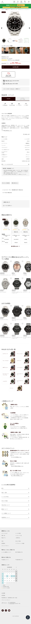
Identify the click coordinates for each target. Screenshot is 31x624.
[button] (4, 40)
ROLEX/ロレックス (5, 56)
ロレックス (15, 9)
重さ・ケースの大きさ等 (7, 164)
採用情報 (3, 595)
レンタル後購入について (6, 552)
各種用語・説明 (26, 134)
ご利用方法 (18, 537)
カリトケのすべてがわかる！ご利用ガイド (12, 89)
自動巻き (27, 143)
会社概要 (3, 593)
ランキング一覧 (19, 535)
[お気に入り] (18, 2)
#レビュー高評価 (5, 183)
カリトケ (3, 9)
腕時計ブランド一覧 (9, 9)
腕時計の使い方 (7, 202)
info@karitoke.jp (12, 602)
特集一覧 (3, 535)
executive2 (4, 63)
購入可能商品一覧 (19, 552)
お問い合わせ (4, 602)
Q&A (2, 541)
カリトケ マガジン (5, 545)
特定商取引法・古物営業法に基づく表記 (9, 597)
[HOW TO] (14, 2)
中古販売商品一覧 (19, 559)
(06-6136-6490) (12, 80)
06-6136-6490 (11, 603)
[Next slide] (29, 28)
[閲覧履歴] (21, 2)
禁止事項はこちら (8, 130)
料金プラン (4, 537)
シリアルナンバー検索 (20, 543)
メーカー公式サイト (8, 205)
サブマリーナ (20, 9)
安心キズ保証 (18, 541)
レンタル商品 (18, 533)
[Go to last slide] (1, 28)
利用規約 (3, 543)
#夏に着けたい (15, 183)
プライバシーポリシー (6, 600)
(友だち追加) (11, 83)
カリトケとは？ (5, 533)
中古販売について (5, 559)
